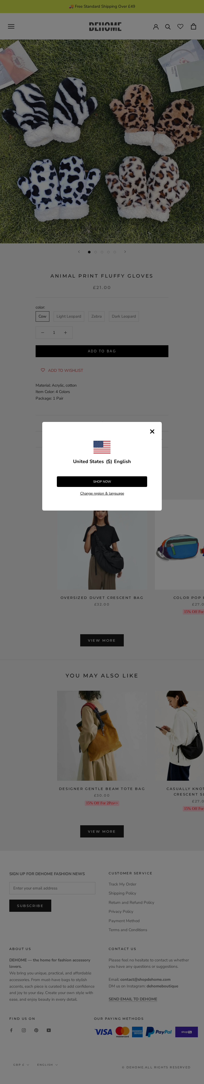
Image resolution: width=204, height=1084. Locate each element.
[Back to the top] (193, 808)
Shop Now (102, 482)
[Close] (152, 431)
